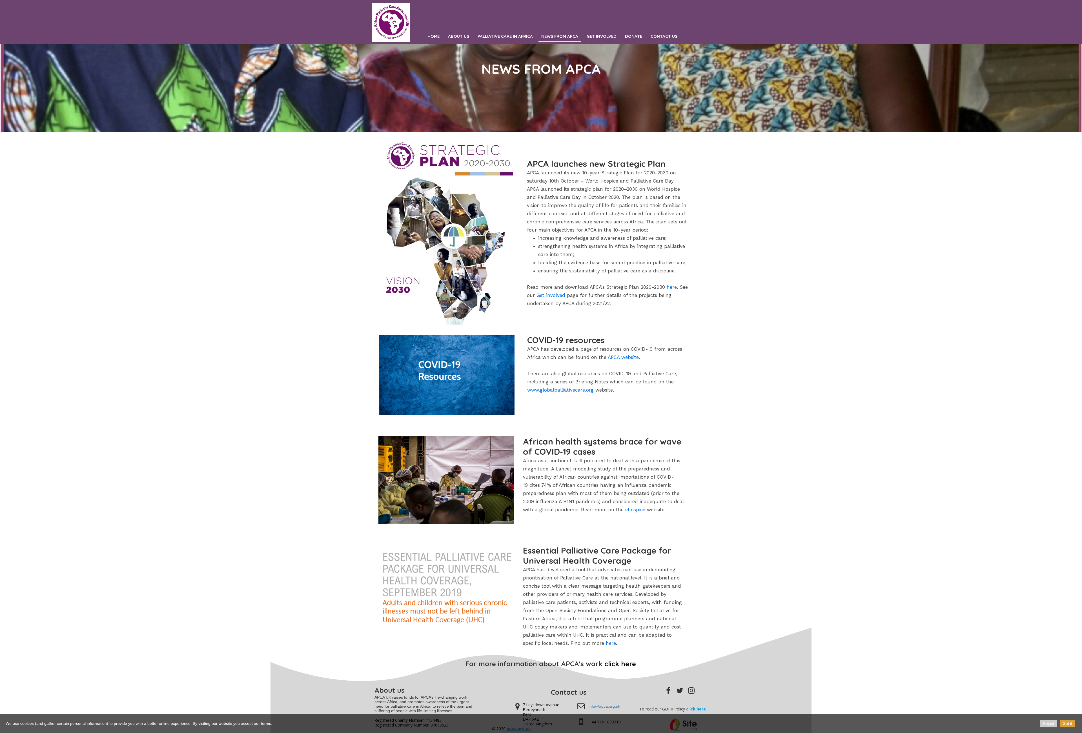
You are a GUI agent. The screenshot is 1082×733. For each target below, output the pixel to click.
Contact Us (664, 36)
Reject (1048, 723)
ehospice (635, 509)
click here (620, 663)
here (672, 287)
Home (433, 36)
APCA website (623, 357)
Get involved (550, 295)
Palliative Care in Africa (505, 36)
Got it (1067, 723)
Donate (633, 36)
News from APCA (559, 36)
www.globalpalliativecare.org (560, 390)
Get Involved (602, 36)
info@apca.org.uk (604, 706)
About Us (458, 36)
